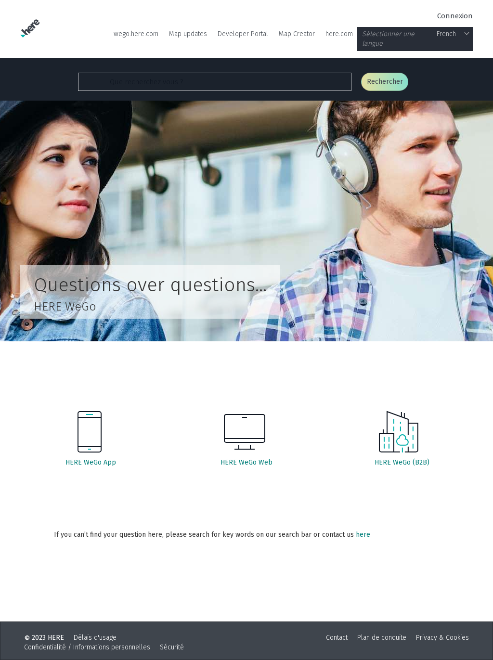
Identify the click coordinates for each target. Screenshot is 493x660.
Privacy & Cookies (442, 638)
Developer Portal (243, 34)
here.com (339, 34)
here (363, 535)
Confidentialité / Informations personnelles (87, 647)
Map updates (188, 34)
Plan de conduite (381, 638)
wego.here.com (136, 34)
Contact (337, 638)
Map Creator (297, 34)
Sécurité (172, 647)
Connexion (455, 16)
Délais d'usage (95, 638)
